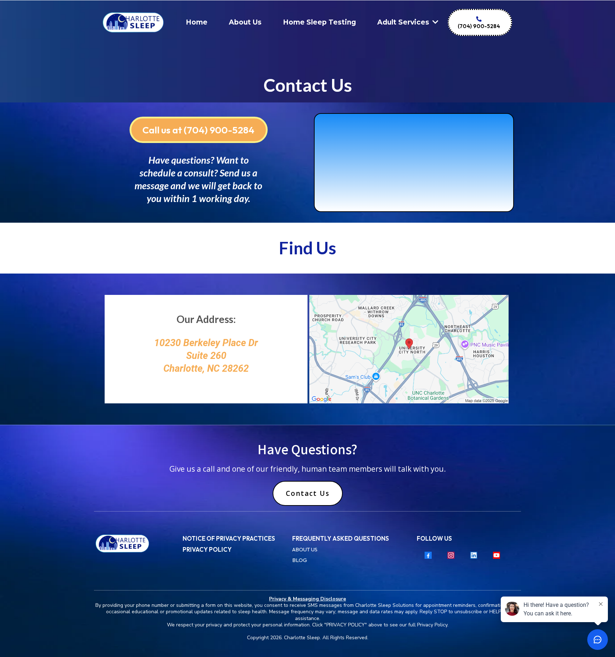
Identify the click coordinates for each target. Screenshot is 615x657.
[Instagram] (451, 555)
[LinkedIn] (473, 555)
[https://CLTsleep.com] (133, 22)
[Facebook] (428, 555)
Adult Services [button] (404, 22)
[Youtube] (496, 555)
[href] (409, 349)
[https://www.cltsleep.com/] (135, 543)
